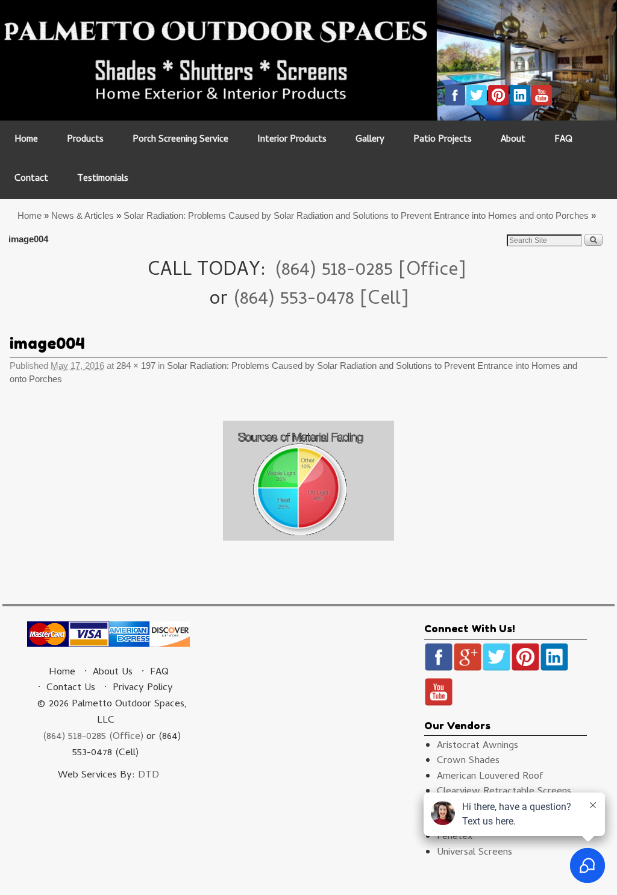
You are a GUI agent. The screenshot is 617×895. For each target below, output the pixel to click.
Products (85, 140)
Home (26, 140)
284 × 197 (135, 366)
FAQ (563, 140)
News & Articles (82, 215)
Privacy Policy (143, 688)
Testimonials (102, 179)
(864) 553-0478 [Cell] (321, 300)
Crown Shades (468, 761)
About (513, 140)
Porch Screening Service (180, 140)
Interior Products (292, 140)
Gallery (369, 140)
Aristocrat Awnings (477, 746)
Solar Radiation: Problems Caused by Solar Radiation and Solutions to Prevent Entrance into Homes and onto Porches (356, 215)
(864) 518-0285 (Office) (93, 737)
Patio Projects (442, 140)
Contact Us (70, 688)
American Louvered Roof (490, 776)
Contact (31, 179)
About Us (113, 672)
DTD (148, 775)
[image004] (308, 480)
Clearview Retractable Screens (504, 792)
